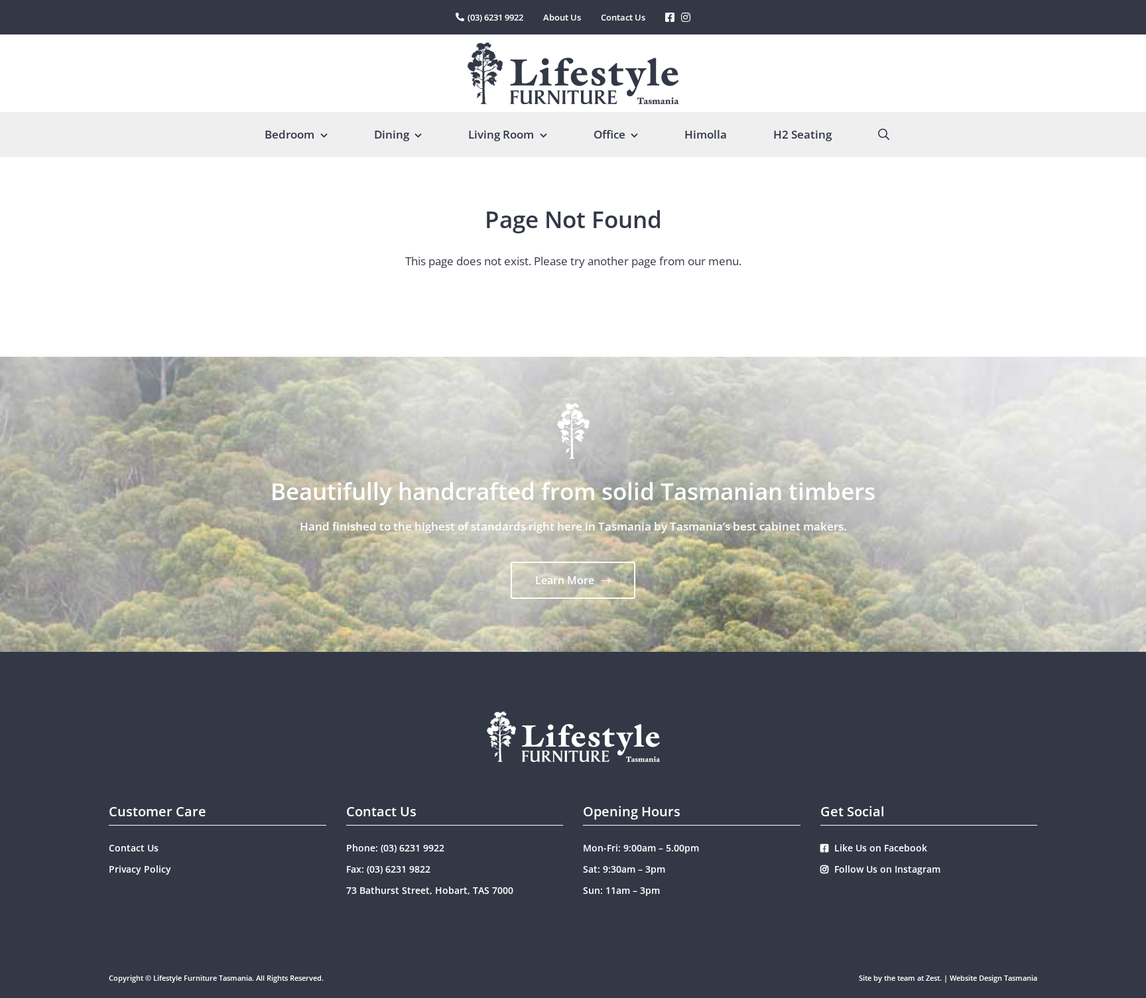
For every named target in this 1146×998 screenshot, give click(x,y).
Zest (933, 978)
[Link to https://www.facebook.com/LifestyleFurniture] (669, 17)
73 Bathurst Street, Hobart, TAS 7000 (429, 890)
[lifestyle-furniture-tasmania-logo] (573, 48)
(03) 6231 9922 (412, 848)
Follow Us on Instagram (886, 869)
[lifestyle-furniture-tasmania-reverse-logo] (573, 717)
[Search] (883, 134)
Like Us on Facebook (879, 848)
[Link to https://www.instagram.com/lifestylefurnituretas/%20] (685, 17)
